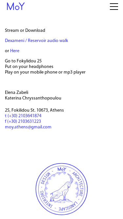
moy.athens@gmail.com (28, 127)
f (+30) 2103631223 (23, 121)
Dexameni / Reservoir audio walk (36, 40)
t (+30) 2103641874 (23, 116)
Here (14, 51)
